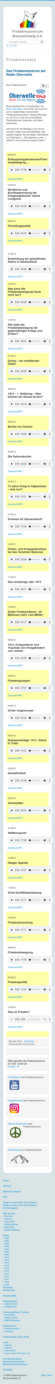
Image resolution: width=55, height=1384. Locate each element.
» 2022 (6, 1248)
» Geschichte (9, 1221)
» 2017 (6, 1262)
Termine (7, 1186)
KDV (5, 1196)
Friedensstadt (9, 1295)
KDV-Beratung (15, 1149)
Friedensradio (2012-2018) (16, 1336)
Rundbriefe (8, 1287)
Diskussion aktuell (11, 1191)
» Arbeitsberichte (10, 1224)
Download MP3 (15, 178)
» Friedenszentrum (11, 1328)
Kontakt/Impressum (12, 1358)
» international (9, 1350)
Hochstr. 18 (13, 1066)
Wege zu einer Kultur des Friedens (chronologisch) (20, 1206)
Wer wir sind (9, 1213)
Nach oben (46, 1375)
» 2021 (6, 1251)
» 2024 (6, 1243)
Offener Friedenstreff (18, 1123)
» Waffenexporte (10, 1317)
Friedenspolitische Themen (16, 1312)
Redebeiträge (9, 1290)
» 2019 (6, 1257)
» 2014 (6, 1270)
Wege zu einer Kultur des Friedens (20, 1202)
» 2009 (6, 1284)
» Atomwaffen (9, 1314)
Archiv (6, 1235)
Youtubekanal (14, 1077)
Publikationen (9, 1325)
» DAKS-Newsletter (11, 1320)
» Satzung (7, 1218)
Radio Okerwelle (14, 108)
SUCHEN (7, 1369)
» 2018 (6, 1259)
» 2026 (6, 1237)
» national (7, 1347)
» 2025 (6, 1240)
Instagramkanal (15, 1100)
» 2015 (6, 1268)
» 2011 (6, 1279)
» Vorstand (8, 1216)
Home (6, 1180)
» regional (7, 1344)
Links (5, 1342)
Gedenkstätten (10, 1301)
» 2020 (6, 1254)
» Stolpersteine (9, 1306)
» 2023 (6, 1246)
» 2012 (6, 1276)
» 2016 (6, 1265)
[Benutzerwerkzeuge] (44, 86)
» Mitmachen (9, 1227)
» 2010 (6, 1281)
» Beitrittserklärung (11, 1229)
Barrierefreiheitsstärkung (15, 1364)
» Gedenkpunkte (10, 1303)
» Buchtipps (8, 1331)
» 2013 (6, 1273)
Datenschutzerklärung (13, 1361)
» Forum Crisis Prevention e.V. (16, 1353)
